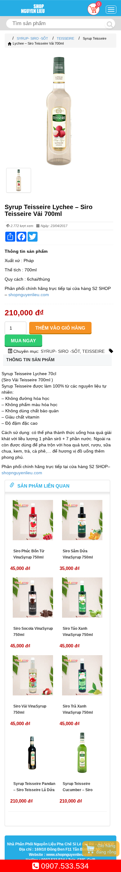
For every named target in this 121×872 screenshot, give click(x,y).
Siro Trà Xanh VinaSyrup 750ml (78, 709)
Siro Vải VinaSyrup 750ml (29, 709)
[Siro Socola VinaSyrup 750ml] (32, 597)
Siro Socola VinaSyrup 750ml (33, 631)
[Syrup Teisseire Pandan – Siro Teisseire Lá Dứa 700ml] (32, 752)
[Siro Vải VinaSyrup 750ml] (32, 675)
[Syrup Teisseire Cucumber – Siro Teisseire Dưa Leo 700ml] (82, 752)
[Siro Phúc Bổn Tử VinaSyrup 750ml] (32, 520)
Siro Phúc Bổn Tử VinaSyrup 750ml (28, 554)
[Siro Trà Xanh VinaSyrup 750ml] (82, 675)
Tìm (110, 24)
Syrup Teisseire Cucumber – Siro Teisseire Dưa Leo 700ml (79, 793)
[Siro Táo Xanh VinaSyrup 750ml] (82, 597)
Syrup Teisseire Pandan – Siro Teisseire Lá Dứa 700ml (34, 790)
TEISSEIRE (93, 351)
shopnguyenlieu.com (28, 294)
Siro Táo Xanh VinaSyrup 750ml (78, 631)
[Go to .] (9, 38)
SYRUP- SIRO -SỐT (60, 351)
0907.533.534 (64, 865)
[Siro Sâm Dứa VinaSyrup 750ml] (82, 520)
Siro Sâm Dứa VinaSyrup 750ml (78, 554)
